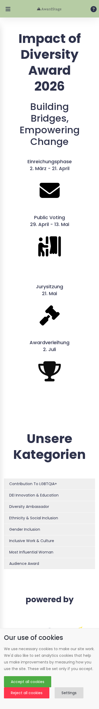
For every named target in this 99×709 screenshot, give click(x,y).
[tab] (49, 484)
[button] (49, 483)
